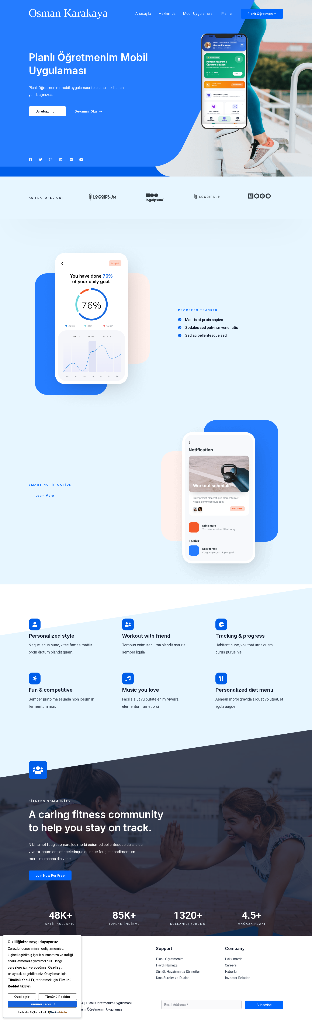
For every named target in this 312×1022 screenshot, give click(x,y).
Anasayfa (143, 13)
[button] (262, 14)
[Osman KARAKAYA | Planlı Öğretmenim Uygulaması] (68, 13)
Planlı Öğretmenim (169, 959)
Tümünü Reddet (57, 997)
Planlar (227, 13)
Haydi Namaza (166, 965)
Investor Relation (237, 978)
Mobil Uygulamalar (198, 13)
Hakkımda (167, 13)
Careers (231, 965)
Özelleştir (22, 997)
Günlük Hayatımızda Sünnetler (178, 972)
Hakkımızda (233, 959)
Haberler (231, 972)
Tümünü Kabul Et (42, 1004)
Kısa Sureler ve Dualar (172, 978)
